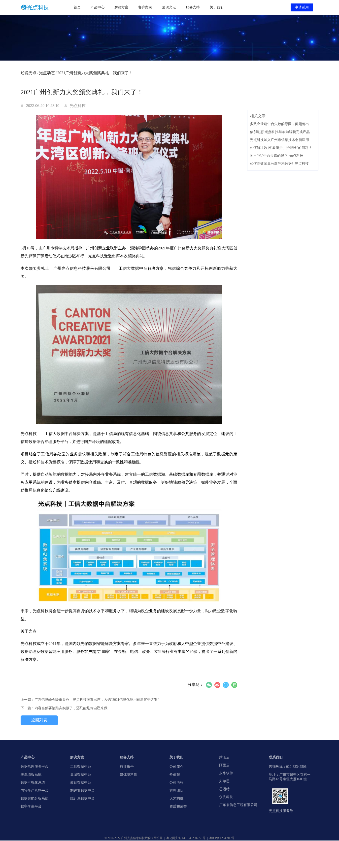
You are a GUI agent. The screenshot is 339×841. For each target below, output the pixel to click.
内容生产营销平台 (34, 790)
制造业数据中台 (82, 790)
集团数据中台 (80, 774)
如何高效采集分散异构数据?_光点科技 (279, 164)
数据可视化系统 (33, 782)
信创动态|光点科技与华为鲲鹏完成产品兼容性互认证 (283, 132)
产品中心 (97, 7)
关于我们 (217, 7)
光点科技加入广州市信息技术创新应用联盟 (283, 140)
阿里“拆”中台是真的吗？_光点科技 (276, 156)
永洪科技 (226, 797)
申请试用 (302, 7)
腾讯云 (224, 757)
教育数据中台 (80, 782)
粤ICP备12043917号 (222, 838)
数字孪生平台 (31, 806)
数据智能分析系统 (34, 798)
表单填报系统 (31, 774)
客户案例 (145, 7)
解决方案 (121, 7)
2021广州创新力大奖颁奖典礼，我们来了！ (95, 73)
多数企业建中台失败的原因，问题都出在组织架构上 (283, 124)
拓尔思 (224, 781)
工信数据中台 (80, 767)
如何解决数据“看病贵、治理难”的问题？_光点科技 (283, 148)
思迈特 (224, 789)
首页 (77, 7)
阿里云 (224, 765)
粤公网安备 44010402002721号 (186, 838)
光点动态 (48, 73)
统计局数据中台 (82, 798)
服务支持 (193, 7)
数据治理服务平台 (34, 767)
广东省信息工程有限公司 (238, 805)
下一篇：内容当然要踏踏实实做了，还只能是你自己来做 (64, 708)
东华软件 (226, 773)
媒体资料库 (128, 774)
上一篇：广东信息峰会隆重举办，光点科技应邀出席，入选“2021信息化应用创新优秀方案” (90, 700)
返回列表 (39, 720)
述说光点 (169, 7)
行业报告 (127, 767)
